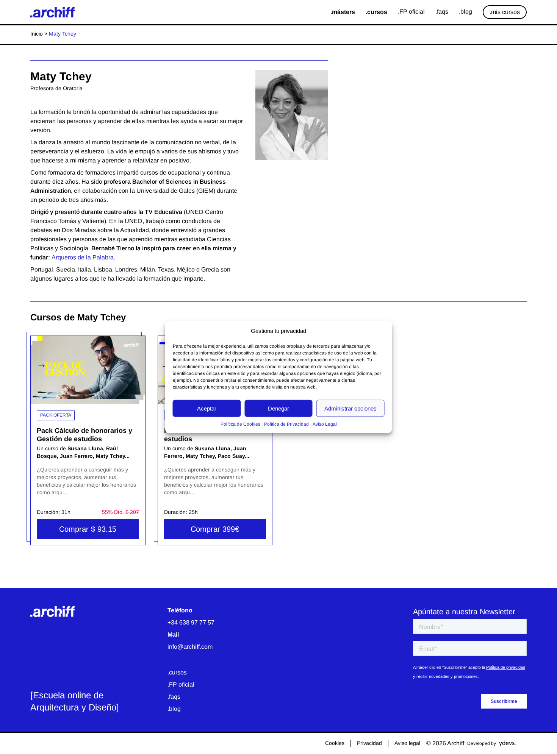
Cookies (334, 743)
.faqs (173, 696)
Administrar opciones (350, 408)
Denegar (278, 408)
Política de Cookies (240, 424)
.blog (174, 709)
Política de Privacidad (286, 424)
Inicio (36, 34)
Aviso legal (407, 743)
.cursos (177, 672)
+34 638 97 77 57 (190, 622)
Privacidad (369, 743)
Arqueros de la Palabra (83, 257)
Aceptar (206, 408)
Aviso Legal (325, 424)
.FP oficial (180, 684)
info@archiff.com (190, 646)
